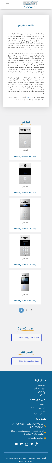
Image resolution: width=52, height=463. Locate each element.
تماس (29, 97)
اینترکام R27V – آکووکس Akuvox (25, 229)
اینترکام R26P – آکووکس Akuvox (25, 157)
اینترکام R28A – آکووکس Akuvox (25, 301)
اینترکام (25, 150)
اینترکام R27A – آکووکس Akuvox (25, 265)
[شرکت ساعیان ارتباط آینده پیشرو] (30, 4)
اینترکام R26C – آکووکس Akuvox (25, 193)
